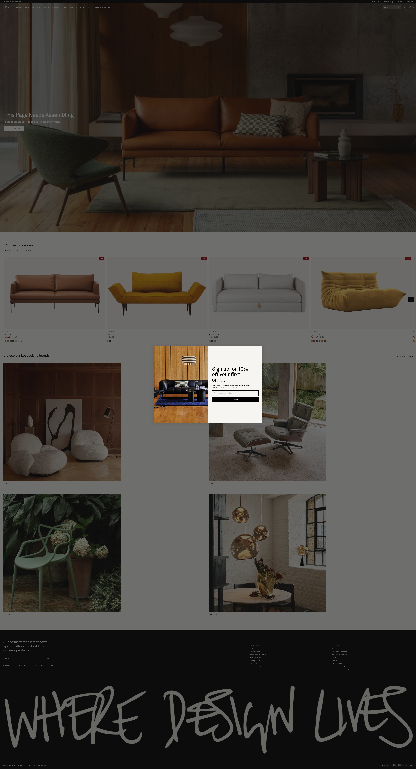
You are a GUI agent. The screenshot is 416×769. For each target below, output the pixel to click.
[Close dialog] (260, 348)
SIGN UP (235, 400)
